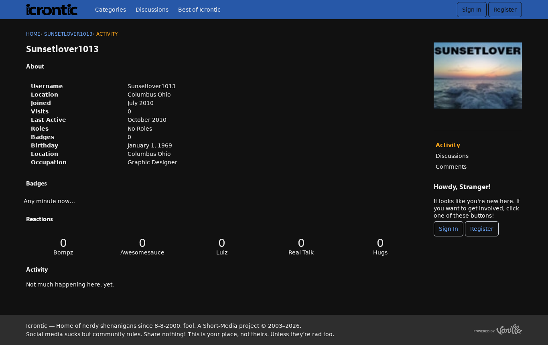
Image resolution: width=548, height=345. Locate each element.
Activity (448, 145)
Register (505, 9)
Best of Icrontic (199, 9)
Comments (451, 166)
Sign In (471, 9)
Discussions (152, 9)
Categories (110, 9)
